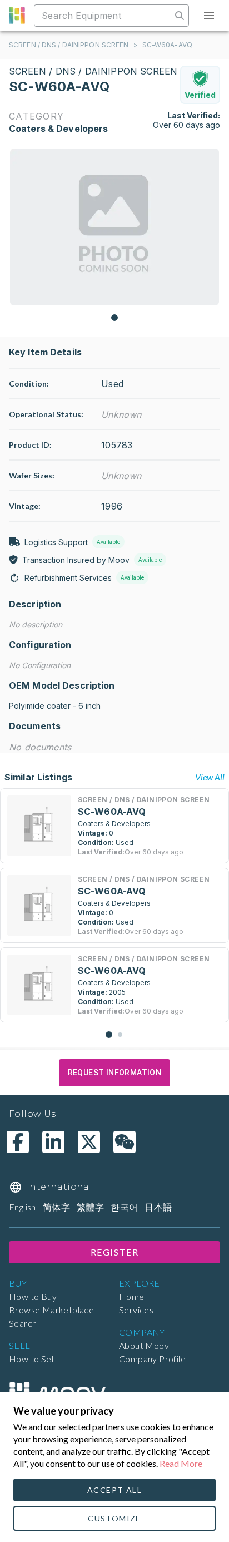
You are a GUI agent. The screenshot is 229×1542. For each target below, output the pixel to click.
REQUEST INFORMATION (115, 1072)
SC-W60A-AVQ (167, 45)
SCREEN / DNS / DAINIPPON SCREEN (69, 45)
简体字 (56, 1207)
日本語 (158, 1207)
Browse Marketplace (51, 1309)
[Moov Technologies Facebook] (18, 1142)
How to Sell (32, 1358)
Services (136, 1309)
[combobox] (104, 15)
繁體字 (90, 1207)
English (22, 1207)
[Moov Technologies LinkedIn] (53, 1142)
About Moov (144, 1345)
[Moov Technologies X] (89, 1142)
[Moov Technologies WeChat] (124, 1142)
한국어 (124, 1207)
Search (23, 1323)
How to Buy (33, 1296)
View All (210, 777)
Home (132, 1296)
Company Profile (152, 1358)
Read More (181, 1463)
